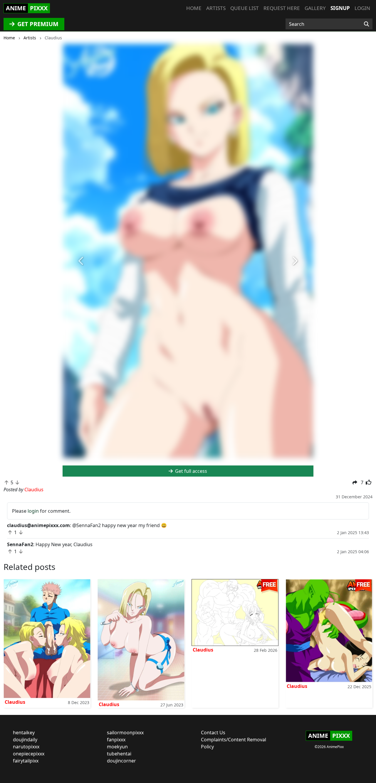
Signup (340, 8)
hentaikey (24, 732)
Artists (216, 8)
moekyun (117, 746)
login (33, 511)
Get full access (190, 471)
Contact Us (213, 732)
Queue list (244, 8)
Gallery (315, 8)
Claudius (15, 702)
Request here (281, 8)
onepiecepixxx (28, 753)
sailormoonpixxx (125, 732)
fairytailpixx (25, 760)
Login (362, 8)
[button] (81, 261)
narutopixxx (26, 746)
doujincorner (121, 760)
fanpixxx (116, 739)
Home (194, 8)
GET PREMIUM (37, 24)
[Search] (366, 24)
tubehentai (119, 753)
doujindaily (25, 739)
